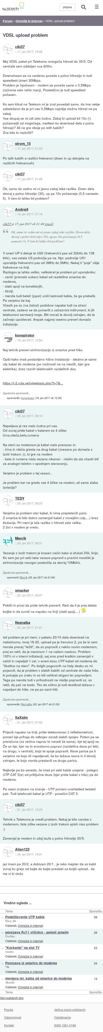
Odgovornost (12, 1017)
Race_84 (10, 921)
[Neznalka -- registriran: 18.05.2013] (8, 625)
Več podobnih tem (11, 998)
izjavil (49, 224)
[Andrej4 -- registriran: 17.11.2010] (8, 212)
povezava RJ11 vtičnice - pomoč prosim (37, 932)
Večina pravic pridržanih (70, 1009)
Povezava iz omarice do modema (31, 963)
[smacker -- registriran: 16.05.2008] (8, 593)
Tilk (7, 967)
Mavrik (20, 538)
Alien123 (22, 849)
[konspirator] (8, 337)
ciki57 (20, 46)
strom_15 (23, 143)
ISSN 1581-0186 (65, 1025)
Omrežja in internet (30, 925)
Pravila (8, 1009)
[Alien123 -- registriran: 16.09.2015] (8, 852)
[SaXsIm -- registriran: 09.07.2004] (8, 720)
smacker (22, 590)
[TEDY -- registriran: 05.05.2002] (8, 501)
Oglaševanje (62, 1017)
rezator (9, 951)
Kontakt (9, 1025)
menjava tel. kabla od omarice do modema (38, 978)
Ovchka (10, 936)
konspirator (24, 335)
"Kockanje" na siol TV (22, 947)
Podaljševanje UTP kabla (25, 917)
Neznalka (22, 622)
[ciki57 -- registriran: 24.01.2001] (8, 49)
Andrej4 (21, 209)
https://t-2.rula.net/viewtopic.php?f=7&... (33, 383)
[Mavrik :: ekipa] (8, 541)
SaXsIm (21, 717)
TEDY (19, 498)
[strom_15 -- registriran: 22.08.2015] (8, 146)
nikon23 (9, 982)
